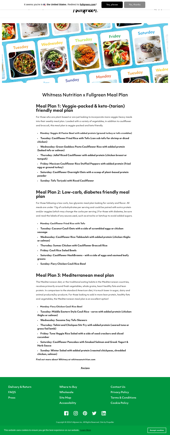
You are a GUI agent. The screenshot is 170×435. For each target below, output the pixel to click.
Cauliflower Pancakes (66, 342)
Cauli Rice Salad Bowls (62, 251)
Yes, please (112, 5)
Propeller (110, 422)
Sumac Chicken (62, 246)
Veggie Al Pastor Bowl (62, 133)
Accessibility (67, 403)
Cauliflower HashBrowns (67, 255)
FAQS (12, 392)
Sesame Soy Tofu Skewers (71, 320)
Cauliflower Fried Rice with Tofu (71, 138)
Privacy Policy (120, 392)
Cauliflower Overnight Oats (69, 172)
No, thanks (134, 5)
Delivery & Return (19, 387)
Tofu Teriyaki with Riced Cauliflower (72, 181)
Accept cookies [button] (157, 430)
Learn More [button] (85, 430)
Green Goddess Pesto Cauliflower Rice (79, 147)
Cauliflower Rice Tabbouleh (72, 237)
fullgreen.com (87, 4)
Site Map (65, 398)
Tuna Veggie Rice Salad (63, 334)
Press (11, 398)
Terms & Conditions (123, 398)
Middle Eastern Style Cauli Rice (70, 312)
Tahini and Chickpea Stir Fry (70, 325)
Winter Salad (59, 351)
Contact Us (118, 387)
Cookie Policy (119, 403)
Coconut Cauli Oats (63, 229)
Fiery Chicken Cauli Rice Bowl (68, 264)
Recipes (85, 368)
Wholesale (66, 392)
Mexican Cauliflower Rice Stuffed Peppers (74, 164)
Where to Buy (68, 387)
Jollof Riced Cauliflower (67, 155)
